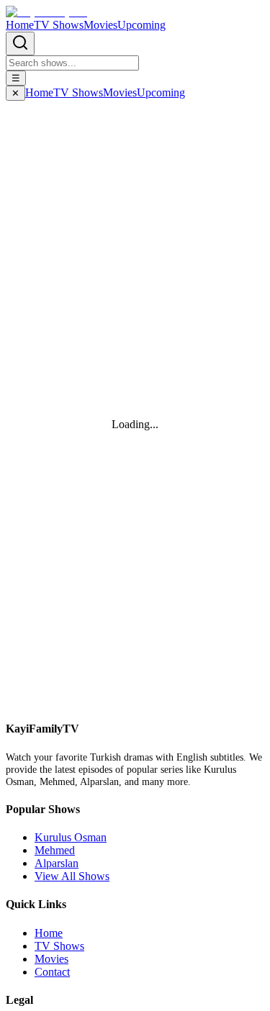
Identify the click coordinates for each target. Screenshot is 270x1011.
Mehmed (55, 850)
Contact (52, 972)
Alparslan (56, 863)
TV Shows (59, 25)
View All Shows (72, 876)
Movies (100, 25)
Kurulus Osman (71, 837)
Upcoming (141, 25)
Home (20, 25)
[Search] (20, 43)
